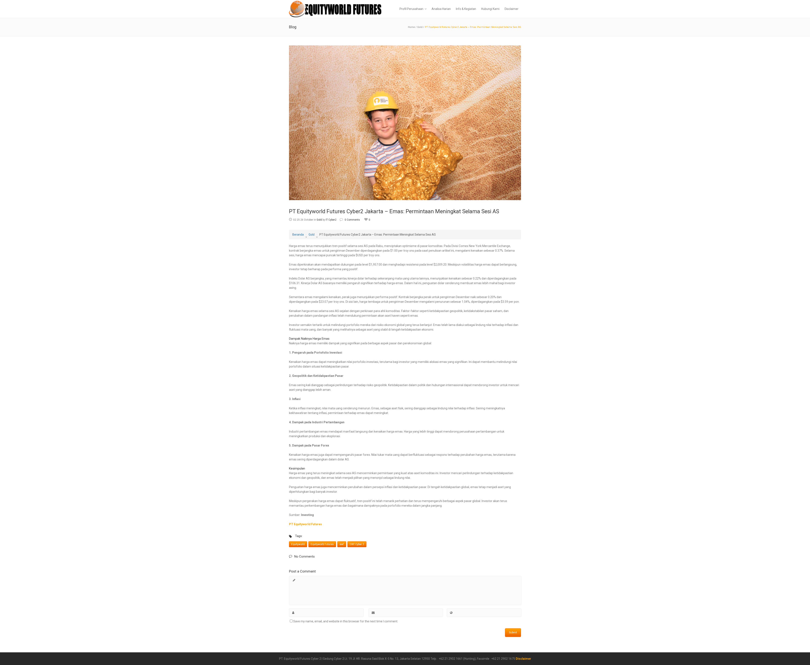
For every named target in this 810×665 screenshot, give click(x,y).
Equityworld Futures (322, 544)
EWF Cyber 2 (357, 544)
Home (411, 27)
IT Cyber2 (331, 219)
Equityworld (298, 544)
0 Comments (352, 219)
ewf (342, 544)
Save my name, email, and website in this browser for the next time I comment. (345, 621)
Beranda (298, 234)
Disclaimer (523, 658)
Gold (420, 27)
